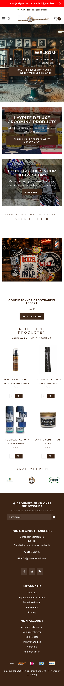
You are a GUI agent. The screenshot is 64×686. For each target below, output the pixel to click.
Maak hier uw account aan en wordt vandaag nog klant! (34, 71)
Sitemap (32, 612)
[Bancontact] (42, 663)
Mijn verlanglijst (32, 641)
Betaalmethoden (32, 602)
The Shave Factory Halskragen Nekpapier (16, 443)
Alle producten (32, 651)
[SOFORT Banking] (22, 663)
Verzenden (32, 607)
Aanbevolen (19, 338)
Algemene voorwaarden (32, 597)
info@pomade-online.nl (33, 558)
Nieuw (34, 338)
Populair (46, 338)
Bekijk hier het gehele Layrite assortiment (32, 140)
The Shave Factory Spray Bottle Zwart (48, 383)
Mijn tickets (32, 636)
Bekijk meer (32, 192)
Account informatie (32, 627)
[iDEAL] (32, 663)
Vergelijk (32, 646)
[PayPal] (52, 663)
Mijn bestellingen (32, 631)
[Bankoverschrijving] (12, 663)
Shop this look (32, 316)
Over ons (32, 592)
